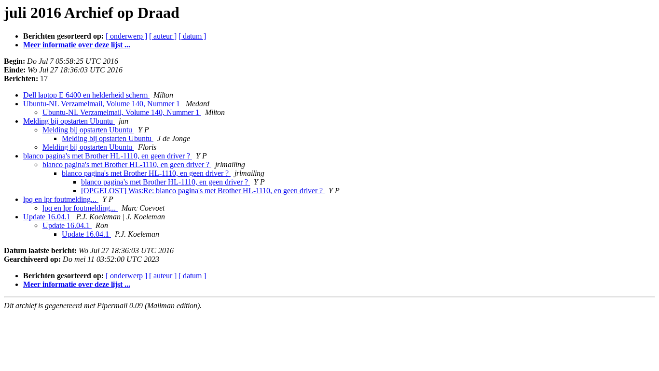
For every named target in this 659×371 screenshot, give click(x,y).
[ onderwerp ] (126, 36)
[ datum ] (192, 36)
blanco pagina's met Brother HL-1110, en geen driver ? (107, 156)
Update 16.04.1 (47, 217)
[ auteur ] (163, 36)
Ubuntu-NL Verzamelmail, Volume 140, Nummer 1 (102, 104)
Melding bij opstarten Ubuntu (69, 121)
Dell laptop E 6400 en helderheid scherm (86, 95)
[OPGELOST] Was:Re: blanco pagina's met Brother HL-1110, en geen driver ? (203, 190)
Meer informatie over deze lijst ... (76, 45)
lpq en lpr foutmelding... (60, 199)
